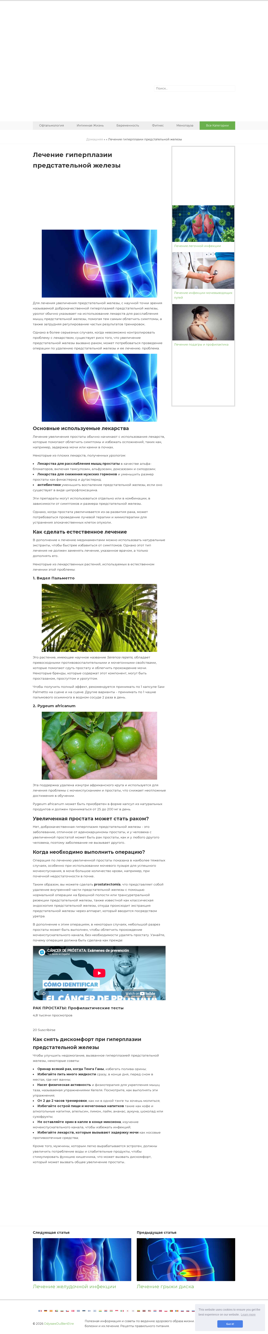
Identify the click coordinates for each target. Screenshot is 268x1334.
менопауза (184, 125)
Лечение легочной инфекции (197, 246)
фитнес (158, 125)
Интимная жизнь (90, 125)
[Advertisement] (134, 33)
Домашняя (94, 139)
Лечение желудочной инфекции (74, 1286)
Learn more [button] (248, 1314)
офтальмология (51, 125)
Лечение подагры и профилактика (201, 344)
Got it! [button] (230, 1323)
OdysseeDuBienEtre (59, 1323)
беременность (127, 125)
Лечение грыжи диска (165, 1286)
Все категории (217, 125)
